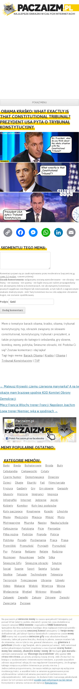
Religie (44, 551)
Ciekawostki (29, 471)
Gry (33, 488)
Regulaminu (51, 682)
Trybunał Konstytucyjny (17, 360)
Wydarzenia (10, 591)
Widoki (33, 585)
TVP (37, 360)
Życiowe (25, 603)
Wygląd (27, 591)
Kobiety (8, 505)
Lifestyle (62, 511)
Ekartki (31, 482)
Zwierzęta (9, 603)
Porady (21, 540)
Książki (48, 511)
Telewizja (56, 574)
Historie (22, 494)
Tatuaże (21, 574)
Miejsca (37, 517)
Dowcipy (53, 477)
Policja (54, 534)
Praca (53, 540)
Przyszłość (59, 545)
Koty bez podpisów (43, 505)
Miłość (49, 517)
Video (6, 585)
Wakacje (19, 585)
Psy (5, 551)
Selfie (41, 557)
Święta (42, 568)
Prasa (64, 540)
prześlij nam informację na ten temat (53, 680)
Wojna (61, 585)
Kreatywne (33, 511)
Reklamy (30, 551)
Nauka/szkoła (59, 522)
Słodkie (7, 574)
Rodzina (57, 551)
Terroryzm (10, 580)
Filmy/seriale (57, 482)
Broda (49, 465)
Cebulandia (10, 471)
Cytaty (45, 471)
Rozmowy (9, 557)
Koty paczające (13, 511)
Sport (31, 568)
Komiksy (22, 505)
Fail (42, 482)
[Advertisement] (39, 57)
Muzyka (29, 522)
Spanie (19, 568)
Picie (41, 528)
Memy (7, 517)
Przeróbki (9, 545)
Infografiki (10, 500)
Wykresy (40, 591)
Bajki (6, 465)
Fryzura (8, 488)
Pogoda (41, 534)
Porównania (38, 540)
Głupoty (8, 494)
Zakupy (36, 597)
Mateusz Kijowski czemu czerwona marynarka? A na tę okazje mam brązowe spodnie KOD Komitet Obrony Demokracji (39, 392)
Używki (59, 580)
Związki (64, 597)
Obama (60, 355)
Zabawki (8, 597)
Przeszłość (27, 545)
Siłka (52, 557)
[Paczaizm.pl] (39, 9)
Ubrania (46, 580)
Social (7, 568)
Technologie (38, 574)
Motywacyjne (11, 522)
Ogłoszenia (10, 528)
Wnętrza (47, 585)
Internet (26, 500)
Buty (60, 465)
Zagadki (23, 597)
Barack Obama (33, 355)
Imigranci (38, 494)
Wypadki (55, 591)
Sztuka (55, 568)
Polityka (8, 540)
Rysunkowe (26, 557)
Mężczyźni (21, 517)
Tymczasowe (29, 580)
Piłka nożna (10, 534)
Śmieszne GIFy (12, 563)
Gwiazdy (62, 488)
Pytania (16, 551)
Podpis (4, 301)
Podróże (27, 534)
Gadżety (22, 488)
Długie (19, 482)
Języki (54, 500)
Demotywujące (34, 477)
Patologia (27, 528)
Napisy (42, 522)
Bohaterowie (33, 465)
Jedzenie (40, 500)
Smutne (57, 563)
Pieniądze (54, 528)
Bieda (17, 465)
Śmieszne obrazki (36, 563)
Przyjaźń (42, 545)
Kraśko (49, 355)
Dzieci (7, 482)
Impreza (52, 494)
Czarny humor (12, 477)
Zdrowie (50, 597)
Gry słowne (46, 488)
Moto (61, 517)
